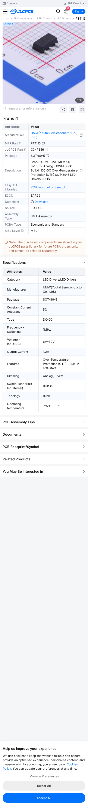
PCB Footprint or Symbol (48, 187)
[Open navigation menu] (5, 11)
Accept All (44, 798)
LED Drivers (44, 18)
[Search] (58, 11)
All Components (22, 18)
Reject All (44, 786)
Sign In (79, 11)
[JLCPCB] (26, 11)
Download (41, 201)
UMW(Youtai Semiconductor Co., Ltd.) (54, 135)
